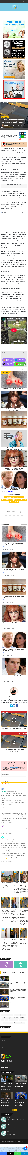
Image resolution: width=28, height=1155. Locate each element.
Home (3, 102)
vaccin (5, 1022)
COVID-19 (23, 1015)
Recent (13, 972)
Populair (5, 972)
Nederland (16, 1017)
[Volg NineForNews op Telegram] (20, 360)
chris (8, 1131)
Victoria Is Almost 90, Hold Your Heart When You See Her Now (14, 409)
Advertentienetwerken (6, 1052)
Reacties (22, 972)
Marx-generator (7, 499)
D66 (4, 1017)
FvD (11, 1017)
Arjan (8, 1124)
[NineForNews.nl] (14, 6)
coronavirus (16, 1015)
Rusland (23, 499)
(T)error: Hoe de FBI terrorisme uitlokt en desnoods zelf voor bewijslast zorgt (16, 888)
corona (3, 1015)
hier (3, 767)
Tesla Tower (14, 501)
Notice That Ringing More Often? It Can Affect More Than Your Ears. (14, 448)
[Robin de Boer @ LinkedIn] (14, 706)
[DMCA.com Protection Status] (14, 1068)
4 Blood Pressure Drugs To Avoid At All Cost (14, 429)
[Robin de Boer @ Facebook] (17, 706)
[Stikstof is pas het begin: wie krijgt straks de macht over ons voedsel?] (4, 985)
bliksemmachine (9, 497)
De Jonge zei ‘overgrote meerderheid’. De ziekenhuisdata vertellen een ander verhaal (18, 990)
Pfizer (2, 1020)
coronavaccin (9, 1015)
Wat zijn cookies (5, 1045)
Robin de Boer (6, 125)
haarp (22, 497)
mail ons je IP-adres (13, 767)
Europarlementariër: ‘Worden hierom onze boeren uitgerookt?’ (7, 885)
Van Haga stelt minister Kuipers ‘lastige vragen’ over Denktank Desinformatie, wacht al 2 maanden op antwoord (15, 915)
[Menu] (4, 7)
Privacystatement (5, 1042)
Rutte (16, 1020)
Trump (20, 1020)
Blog (2, 1049)
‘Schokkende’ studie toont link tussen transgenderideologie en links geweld (18, 977)
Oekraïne (22, 1017)
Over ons (3, 1040)
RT (2, 347)
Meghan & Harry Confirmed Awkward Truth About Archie (14, 489)
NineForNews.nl (10, 491)
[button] (8, 360)
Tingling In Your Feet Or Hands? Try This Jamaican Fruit (13, 389)
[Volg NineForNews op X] (8, 364)
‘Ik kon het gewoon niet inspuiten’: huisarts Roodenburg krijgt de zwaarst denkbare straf (18, 1004)
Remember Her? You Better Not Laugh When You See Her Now (14, 469)
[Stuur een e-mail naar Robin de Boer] (11, 706)
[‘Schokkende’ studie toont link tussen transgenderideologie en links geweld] (4, 978)
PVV (7, 1020)
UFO (25, 1020)
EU (7, 1017)
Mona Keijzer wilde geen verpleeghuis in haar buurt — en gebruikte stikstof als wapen (18, 997)
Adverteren (3, 1047)
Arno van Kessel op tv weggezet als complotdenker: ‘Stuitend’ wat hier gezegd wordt (15, 944)
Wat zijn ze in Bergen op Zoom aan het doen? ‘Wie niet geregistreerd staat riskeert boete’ (24, 887)
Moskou (16, 499)
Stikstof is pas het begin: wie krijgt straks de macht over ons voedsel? (17, 983)
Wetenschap (8, 102)
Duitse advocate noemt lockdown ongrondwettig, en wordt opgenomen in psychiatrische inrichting (6, 945)
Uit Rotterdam (10, 1117)
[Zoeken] (23, 7)
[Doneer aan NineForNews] (20, 364)
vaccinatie (10, 1022)
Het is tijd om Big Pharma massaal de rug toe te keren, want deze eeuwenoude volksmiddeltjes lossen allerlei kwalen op (6, 914)
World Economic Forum (19, 1022)
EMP (17, 497)
